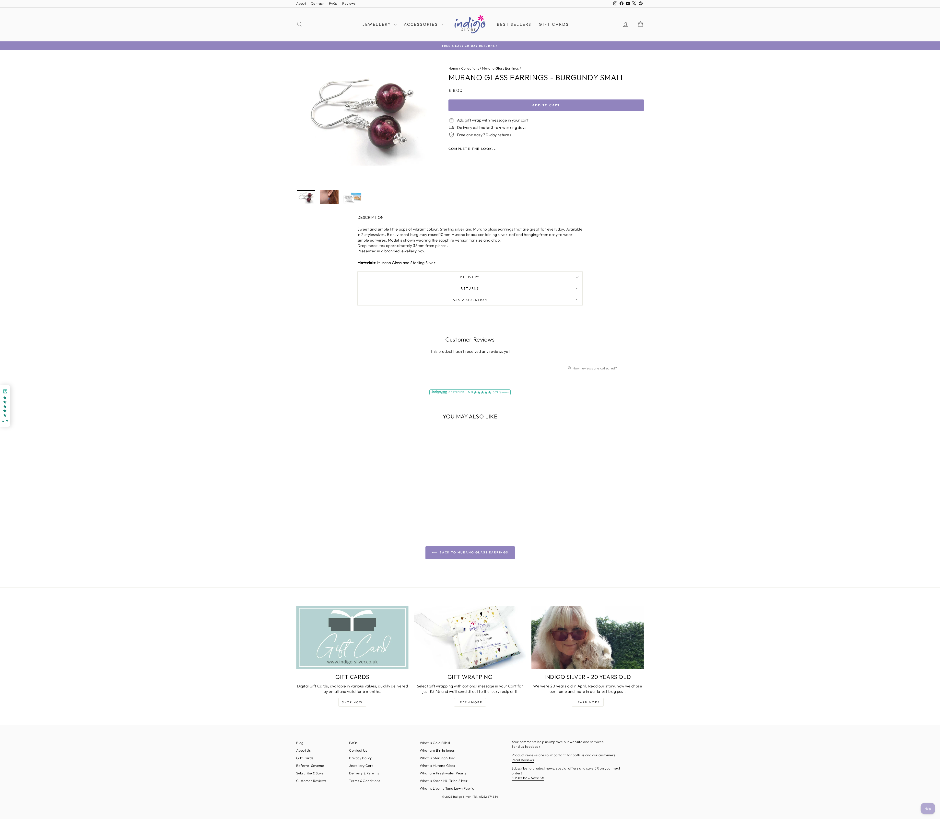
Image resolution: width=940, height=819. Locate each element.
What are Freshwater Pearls (443, 773)
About (301, 3)
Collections (470, 68)
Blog (300, 743)
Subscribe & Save (310, 773)
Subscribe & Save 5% (528, 778)
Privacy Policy (360, 758)
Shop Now (352, 702)
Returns (470, 288)
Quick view (337, 488)
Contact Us (358, 750)
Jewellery (378, 24)
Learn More (470, 702)
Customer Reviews (311, 781)
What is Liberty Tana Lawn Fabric (447, 788)
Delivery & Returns (364, 773)
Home (453, 68)
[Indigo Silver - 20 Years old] (587, 637)
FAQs (333, 3)
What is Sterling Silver (438, 758)
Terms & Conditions (364, 781)
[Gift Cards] (352, 637)
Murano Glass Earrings (500, 68)
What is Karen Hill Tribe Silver (444, 781)
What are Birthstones (437, 750)
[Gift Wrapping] (470, 637)
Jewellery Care (361, 765)
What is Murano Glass (437, 765)
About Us (303, 750)
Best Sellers (514, 24)
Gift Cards (554, 24)
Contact (317, 3)
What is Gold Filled (435, 743)
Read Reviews (523, 760)
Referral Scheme (310, 765)
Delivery (470, 277)
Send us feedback (526, 746)
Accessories (421, 24)
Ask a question (470, 300)
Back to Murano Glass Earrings (473, 552)
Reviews (348, 3)
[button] (5, 406)
